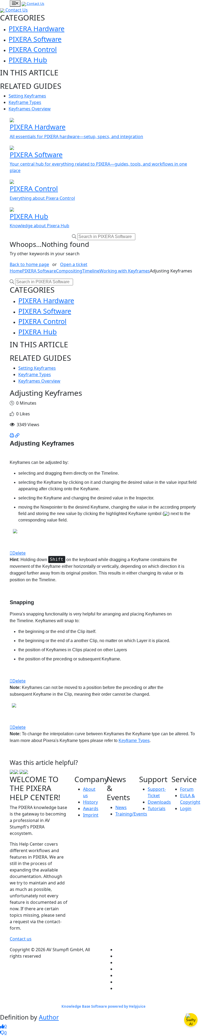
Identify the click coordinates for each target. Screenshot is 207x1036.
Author (49, 1017)
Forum (187, 789)
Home (16, 271)
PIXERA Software (35, 39)
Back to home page (29, 264)
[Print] (12, 435)
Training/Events (131, 814)
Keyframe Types (25, 102)
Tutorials (156, 808)
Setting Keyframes (27, 96)
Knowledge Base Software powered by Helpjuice (103, 1006)
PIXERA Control (33, 49)
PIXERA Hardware (36, 28)
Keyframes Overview (30, 109)
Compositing (69, 271)
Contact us (21, 939)
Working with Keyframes (124, 271)
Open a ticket (73, 264)
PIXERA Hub (28, 59)
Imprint (90, 815)
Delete (19, 553)
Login (185, 808)
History (90, 802)
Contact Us (35, 3)
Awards (90, 808)
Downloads (159, 802)
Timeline (90, 271)
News (121, 807)
